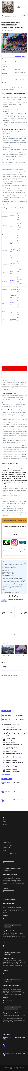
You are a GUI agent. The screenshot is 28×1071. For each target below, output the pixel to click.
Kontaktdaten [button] (9, 368)
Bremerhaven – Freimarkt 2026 (14, 744)
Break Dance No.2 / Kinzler (20, 1053)
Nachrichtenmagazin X (14, 1068)
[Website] (14, 634)
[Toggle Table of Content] (24, 562)
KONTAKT (5, 850)
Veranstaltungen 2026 (8, 14)
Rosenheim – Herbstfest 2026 (14, 753)
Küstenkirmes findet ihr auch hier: (11, 590)
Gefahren (6, 20)
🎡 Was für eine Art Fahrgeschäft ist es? (11, 566)
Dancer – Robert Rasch (19, 1044)
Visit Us (14, 16)
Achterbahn (7, 868)
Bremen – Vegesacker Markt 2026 (14, 762)
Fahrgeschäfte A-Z (7, 16)
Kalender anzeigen (5, 774)
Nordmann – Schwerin (9, 958)
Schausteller (4, 601)
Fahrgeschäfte (12, 22)
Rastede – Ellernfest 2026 (13, 771)
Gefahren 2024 (5, 24)
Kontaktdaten (6, 570)
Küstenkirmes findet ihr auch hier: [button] (14, 520)
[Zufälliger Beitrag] (22, 15)
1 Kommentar (9, 30)
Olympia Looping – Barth (10, 1013)
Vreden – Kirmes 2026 (12, 766)
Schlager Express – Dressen (18, 799)
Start (2, 20)
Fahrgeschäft (16, 599)
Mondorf (21, 599)
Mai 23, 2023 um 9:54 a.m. (6, 667)
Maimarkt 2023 (13, 289)
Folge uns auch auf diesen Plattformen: (11, 592)
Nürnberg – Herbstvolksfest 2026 (14, 749)
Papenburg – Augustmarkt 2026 (14, 740)
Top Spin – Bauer (16, 791)
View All (23, 859)
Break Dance (4, 22)
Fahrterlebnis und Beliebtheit (9, 575)
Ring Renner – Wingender (11, 985)
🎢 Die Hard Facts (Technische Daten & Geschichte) (13, 564)
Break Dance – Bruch (6, 655)
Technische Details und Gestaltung (10, 573)
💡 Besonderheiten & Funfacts (9, 567)
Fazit (4, 589)
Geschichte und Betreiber (8, 572)
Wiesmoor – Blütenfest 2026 (13, 758)
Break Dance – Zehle (19, 655)
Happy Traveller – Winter (20, 1037)
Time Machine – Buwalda (10, 874)
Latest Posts (6, 859)
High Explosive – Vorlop (10, 931)
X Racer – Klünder (8, 903)
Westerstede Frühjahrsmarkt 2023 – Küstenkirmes (11, 670)
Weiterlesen (5, 888)
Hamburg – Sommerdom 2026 (14, 729)
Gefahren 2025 (11, 20)
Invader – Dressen (16, 782)
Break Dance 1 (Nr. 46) (20, 56)
